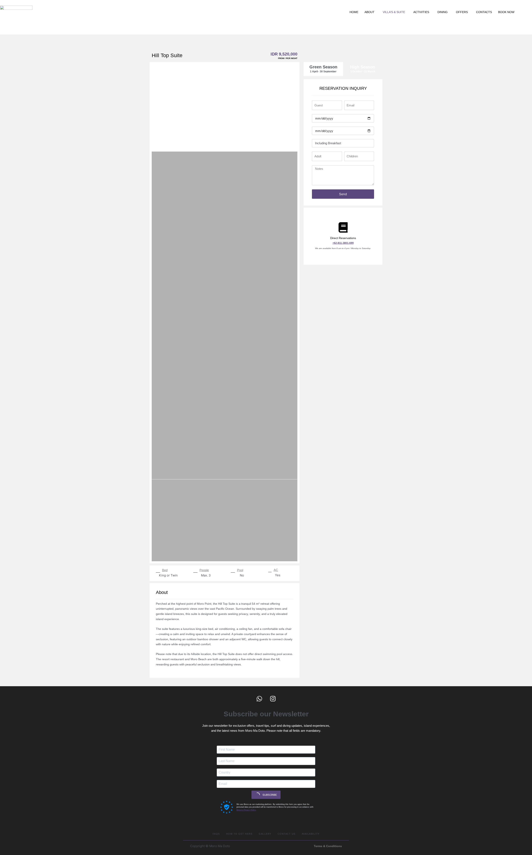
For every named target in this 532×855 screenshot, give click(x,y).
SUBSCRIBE (269, 794)
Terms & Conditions (328, 846)
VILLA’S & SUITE (394, 12)
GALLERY (265, 834)
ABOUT (369, 12)
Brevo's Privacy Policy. (246, 810)
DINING (442, 12)
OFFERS (462, 12)
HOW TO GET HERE (239, 834)
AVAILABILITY (311, 834)
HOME (354, 12)
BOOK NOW (506, 12)
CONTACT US (287, 834)
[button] (370, 12)
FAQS (216, 834)
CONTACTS (484, 12)
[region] (266, 29)
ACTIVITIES (421, 12)
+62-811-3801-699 (343, 243)
